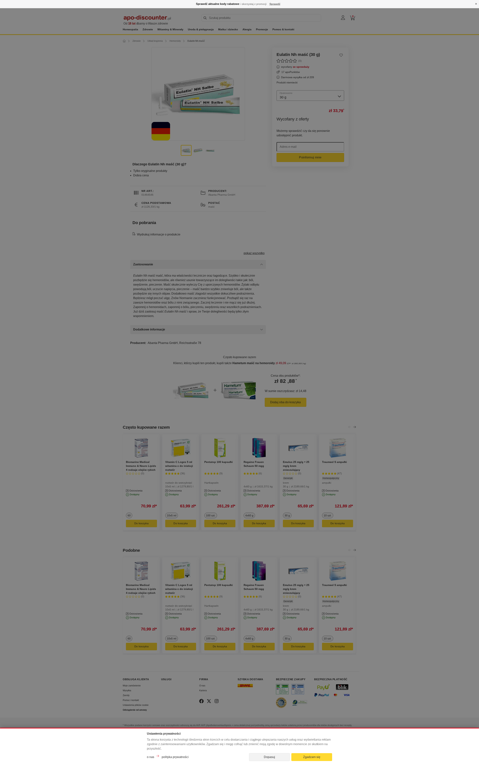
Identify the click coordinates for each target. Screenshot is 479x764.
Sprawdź (274, 3)
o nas (150, 757)
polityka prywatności (175, 757)
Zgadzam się (311, 757)
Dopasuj (269, 757)
